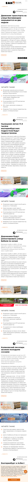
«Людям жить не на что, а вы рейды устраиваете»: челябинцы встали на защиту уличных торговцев (13, 439)
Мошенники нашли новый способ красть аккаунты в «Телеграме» (14, 205)
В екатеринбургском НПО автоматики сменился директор (14, 102)
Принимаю (14, 479)
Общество (3, 170)
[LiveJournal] (26, 58)
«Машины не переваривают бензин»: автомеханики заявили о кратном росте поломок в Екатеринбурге (14, 448)
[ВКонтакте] (18, 58)
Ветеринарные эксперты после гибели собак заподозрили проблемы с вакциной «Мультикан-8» (15, 333)
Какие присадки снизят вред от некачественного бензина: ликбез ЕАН (14, 209)
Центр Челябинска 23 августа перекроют (15, 435)
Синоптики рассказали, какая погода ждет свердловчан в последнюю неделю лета (14, 431)
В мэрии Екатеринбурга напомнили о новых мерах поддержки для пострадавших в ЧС (13, 97)
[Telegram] (22, 58)
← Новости (4, 6)
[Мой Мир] (24, 58)
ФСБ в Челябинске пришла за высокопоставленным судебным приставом (12, 319)
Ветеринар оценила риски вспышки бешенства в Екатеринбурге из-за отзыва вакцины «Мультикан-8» (15, 92)
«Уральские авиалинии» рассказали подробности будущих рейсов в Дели (14, 443)
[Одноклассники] (20, 58)
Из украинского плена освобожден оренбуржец (13, 328)
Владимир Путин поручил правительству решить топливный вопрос (14, 110)
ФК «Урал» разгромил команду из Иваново (12, 106)
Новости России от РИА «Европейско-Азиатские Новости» (10, 3)
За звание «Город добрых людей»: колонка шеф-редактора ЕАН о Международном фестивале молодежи (14, 218)
